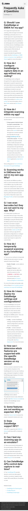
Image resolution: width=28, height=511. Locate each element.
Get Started (18, 103)
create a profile (15, 229)
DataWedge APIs (14, 136)
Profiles (8, 103)
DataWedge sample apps (13, 492)
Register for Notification (17, 280)
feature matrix (12, 415)
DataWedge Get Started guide (14, 488)
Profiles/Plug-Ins (11, 490)
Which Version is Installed (16, 398)
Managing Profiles (8, 196)
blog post (10, 457)
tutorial (15, 130)
